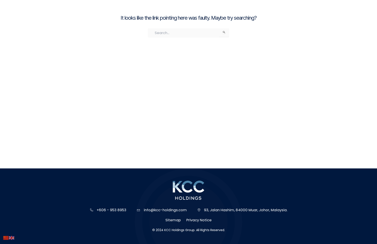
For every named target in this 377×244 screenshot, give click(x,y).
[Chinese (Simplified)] (6, 237)
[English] (12, 237)
